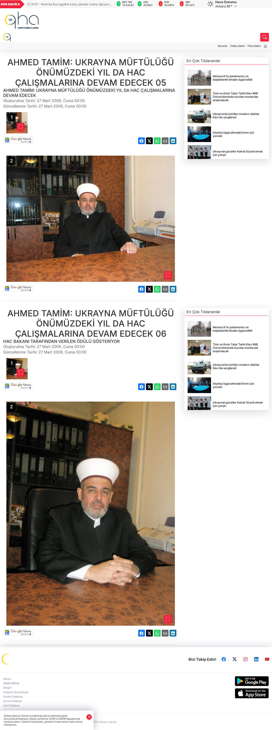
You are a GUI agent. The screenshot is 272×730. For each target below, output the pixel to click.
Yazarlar (222, 45)
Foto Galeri (254, 45)
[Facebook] (224, 659)
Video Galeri (237, 45)
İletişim (7, 687)
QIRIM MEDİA (11, 683)
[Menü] (265, 46)
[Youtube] (267, 659)
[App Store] (238, 693)
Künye (7, 678)
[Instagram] (245, 659)
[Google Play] (238, 681)
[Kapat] (89, 717)
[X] (234, 659)
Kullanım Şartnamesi (15, 692)
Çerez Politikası (12, 701)
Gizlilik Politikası (13, 696)
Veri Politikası (11, 705)
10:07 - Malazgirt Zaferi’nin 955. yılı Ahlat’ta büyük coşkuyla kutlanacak (64, 4)
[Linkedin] (256, 659)
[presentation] (105, 4)
